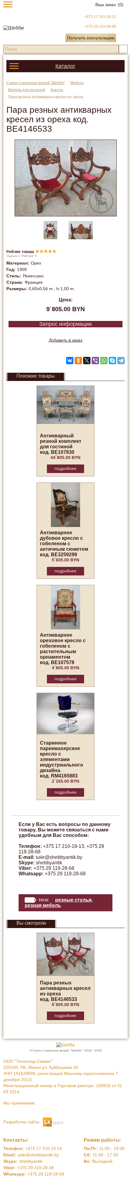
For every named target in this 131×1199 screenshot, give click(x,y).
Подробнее (65, 468)
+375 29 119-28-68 (100, 26)
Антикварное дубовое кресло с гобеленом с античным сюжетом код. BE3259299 (64, 543)
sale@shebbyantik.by (59, 857)
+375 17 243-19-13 (100, 17)
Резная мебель (43, 905)
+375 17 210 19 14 (43, 1148)
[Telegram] (121, 360)
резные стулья (73, 899)
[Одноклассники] (78, 360)
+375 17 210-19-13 (63, 846)
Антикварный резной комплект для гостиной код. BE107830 (60, 444)
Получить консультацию (91, 37)
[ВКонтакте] (69, 360)
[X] (86, 360)
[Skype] (112, 360)
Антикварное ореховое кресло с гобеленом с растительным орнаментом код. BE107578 (63, 648)
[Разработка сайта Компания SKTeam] (53, 1121)
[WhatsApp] (104, 360)
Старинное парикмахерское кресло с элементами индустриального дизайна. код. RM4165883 (61, 759)
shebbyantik (49, 862)
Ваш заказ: (109, 4)
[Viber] (95, 360)
